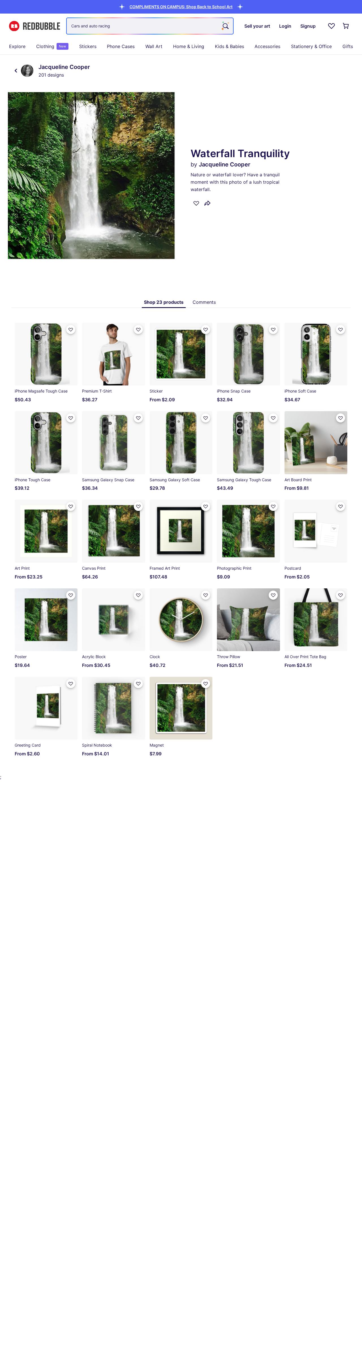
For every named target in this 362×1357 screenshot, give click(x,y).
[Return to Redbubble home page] (34, 26)
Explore (17, 46)
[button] (181, 6)
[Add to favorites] (196, 203)
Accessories (267, 46)
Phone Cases (121, 46)
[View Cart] (346, 26)
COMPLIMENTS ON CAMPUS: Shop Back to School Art (181, 6)
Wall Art (153, 46)
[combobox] (150, 26)
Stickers (87, 46)
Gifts (347, 46)
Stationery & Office (311, 46)
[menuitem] (17, 46)
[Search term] (225, 26)
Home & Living (188, 46)
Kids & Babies (229, 46)
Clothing (51, 46)
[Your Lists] (331, 26)
